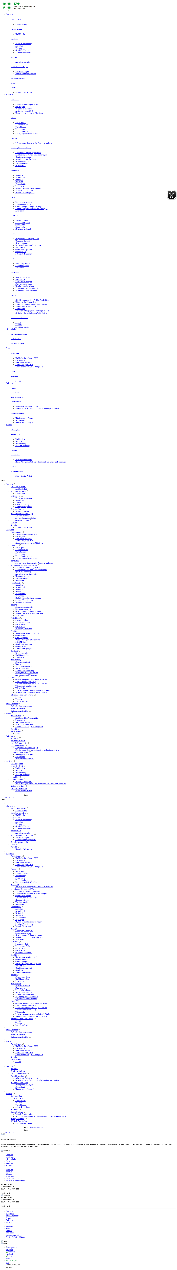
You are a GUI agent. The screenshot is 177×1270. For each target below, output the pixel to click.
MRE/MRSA (20, 247)
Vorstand (18, 48)
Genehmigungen (21, 243)
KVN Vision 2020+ (16, 19)
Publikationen (15, 99)
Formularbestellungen (23, 282)
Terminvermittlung (22, 163)
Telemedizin (20, 309)
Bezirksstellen (14, 57)
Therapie (18, 325)
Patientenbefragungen (23, 254)
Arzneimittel (20, 177)
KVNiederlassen (21, 125)
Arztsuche (13, 388)
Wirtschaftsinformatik (23, 460)
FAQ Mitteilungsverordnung (19, 334)
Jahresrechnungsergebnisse (25, 74)
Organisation (14, 39)
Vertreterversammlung (23, 44)
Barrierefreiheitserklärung (15, 1180)
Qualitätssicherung (22, 241)
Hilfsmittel (19, 182)
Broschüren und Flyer (23, 109)
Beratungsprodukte (22, 263)
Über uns (9, 14)
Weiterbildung (20, 127)
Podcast (18, 381)
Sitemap (9, 1174)
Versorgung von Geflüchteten (26, 288)
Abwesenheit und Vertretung (26, 290)
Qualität (13, 234)
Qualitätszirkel (20, 252)
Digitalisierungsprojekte (18, 78)
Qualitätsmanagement (23, 249)
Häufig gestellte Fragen (24, 418)
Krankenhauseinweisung (24, 286)
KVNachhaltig (21, 24)
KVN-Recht (20, 34)
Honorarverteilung (22, 161)
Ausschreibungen (22, 72)
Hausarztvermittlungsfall (24, 422)
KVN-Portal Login (8, 797)
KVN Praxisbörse (22, 266)
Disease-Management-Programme (28, 245)
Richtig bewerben (16, 466)
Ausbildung (14, 450)
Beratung (13, 258)
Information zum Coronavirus (19, 318)
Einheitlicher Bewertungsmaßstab (28, 153)
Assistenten (19, 211)
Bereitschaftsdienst (22, 277)
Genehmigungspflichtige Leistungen (29, 206)
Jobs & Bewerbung (22, 446)
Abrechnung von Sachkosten (26, 159)
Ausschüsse (19, 46)
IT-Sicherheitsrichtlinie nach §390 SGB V (31, 313)
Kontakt (13, 87)
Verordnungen (15, 170)
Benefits (18, 441)
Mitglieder (10, 94)
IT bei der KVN (15, 434)
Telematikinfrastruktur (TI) (25, 306)
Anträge (13, 197)
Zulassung (13, 118)
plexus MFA (20, 227)
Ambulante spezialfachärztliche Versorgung (31, 209)
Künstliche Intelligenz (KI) (25, 302)
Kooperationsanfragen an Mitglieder (29, 113)
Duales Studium (15, 455)
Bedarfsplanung (21, 123)
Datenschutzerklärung (14, 1178)
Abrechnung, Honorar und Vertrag (21, 148)
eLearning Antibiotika (23, 229)
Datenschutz (20, 280)
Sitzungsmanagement (23, 52)
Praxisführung (15, 272)
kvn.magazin (20, 107)
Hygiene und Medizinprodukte (27, 239)
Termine (13, 83)
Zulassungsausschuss (23, 204)
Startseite (9, 1170)
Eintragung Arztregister (24, 202)
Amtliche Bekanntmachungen (19, 67)
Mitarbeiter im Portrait (23, 476)
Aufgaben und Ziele (16, 29)
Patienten (9, 383)
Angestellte (14, 138)
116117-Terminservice (17, 397)
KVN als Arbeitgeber (17, 471)
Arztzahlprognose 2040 (24, 111)
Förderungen (20, 129)
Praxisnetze (19, 268)
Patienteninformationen (17, 413)
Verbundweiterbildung (23, 131)
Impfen (18, 323)
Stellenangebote (15, 430)
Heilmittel (19, 180)
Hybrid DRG (20, 166)
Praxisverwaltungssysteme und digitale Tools (32, 311)
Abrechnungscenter (22, 62)
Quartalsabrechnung (23, 157)
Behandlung (20, 420)
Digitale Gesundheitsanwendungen (28, 188)
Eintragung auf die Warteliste (26, 133)
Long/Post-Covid (22, 327)
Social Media (14, 376)
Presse (8, 348)
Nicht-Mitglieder (12, 329)
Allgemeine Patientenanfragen (26, 406)
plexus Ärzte (20, 225)
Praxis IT (13, 295)
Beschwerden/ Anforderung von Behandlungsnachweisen (37, 408)
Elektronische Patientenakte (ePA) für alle (31, 304)
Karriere (9, 425)
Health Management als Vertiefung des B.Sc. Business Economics (40, 462)
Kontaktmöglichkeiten (23, 92)
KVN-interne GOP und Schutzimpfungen (31, 155)
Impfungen (19, 186)
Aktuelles (19, 175)
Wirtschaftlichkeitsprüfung (25, 193)
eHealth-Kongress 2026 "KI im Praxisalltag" (32, 300)
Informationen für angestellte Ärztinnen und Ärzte (34, 143)
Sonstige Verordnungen (24, 190)
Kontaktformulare (16, 401)
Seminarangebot (21, 220)
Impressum (10, 1176)
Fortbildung (14, 215)
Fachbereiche (20, 439)
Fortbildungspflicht (22, 223)
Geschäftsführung (22, 50)
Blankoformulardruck (23, 284)
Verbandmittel (20, 184)
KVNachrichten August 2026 (26, 104)
